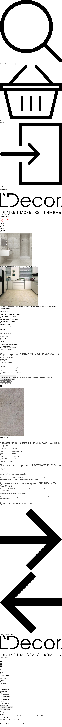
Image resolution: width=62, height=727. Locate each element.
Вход (1, 186)
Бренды (2, 680)
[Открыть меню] (0, 218)
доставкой (27, 489)
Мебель (2, 228)
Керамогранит (22, 266)
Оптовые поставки (5, 677)
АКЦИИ (4, 221)
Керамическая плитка (12, 266)
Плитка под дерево (20, 306)
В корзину (2, 374)
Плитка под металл (41, 306)
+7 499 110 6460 (4, 215)
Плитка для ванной (31, 266)
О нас (1, 327)
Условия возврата (4, 675)
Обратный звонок (5, 709)
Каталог (2, 223)
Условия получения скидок (8, 379)
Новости (2, 331)
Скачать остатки (4, 339)
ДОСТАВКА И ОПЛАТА (6, 333)
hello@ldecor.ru (4, 705)
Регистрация (3, 189)
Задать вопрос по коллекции (8, 375)
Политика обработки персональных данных (11, 724)
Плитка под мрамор (51, 306)
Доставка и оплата (5, 674)
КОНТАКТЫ (3, 338)
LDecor (2, 714)
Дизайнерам (3, 678)
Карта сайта (3, 683)
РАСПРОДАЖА (6, 219)
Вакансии (2, 329)
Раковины (2, 230)
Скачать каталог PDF (5, 383)
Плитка (2, 225)
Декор (1, 231)
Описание (2, 439)
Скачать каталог (4, 657)
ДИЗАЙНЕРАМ (4, 336)
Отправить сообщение (7, 707)
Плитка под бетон (10, 306)
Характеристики (4, 437)
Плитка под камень (30, 306)
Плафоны (2, 227)
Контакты (2, 682)
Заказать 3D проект (6, 381)
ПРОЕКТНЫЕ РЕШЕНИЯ (6, 335)
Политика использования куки (31, 724)
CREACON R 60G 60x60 (6, 634)
